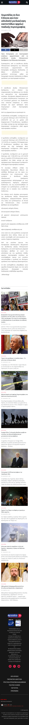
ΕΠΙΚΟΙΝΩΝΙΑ (14, 691)
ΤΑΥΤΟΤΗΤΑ (14, 688)
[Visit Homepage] (14, 2)
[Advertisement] (14, 8)
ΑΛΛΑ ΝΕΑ (3, 312)
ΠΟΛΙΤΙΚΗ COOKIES (14, 685)
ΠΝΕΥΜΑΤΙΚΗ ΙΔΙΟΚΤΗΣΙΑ (14, 679)
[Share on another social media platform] (23, 50)
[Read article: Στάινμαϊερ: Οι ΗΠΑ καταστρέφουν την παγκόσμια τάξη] (14, 458)
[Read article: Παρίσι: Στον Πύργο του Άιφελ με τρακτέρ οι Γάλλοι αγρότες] (14, 496)
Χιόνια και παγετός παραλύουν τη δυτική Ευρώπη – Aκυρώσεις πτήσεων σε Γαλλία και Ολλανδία (12, 548)
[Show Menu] (2, 2)
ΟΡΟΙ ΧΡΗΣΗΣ (14, 676)
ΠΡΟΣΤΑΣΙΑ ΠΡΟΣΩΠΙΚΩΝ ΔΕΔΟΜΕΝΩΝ (14, 682)
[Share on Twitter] (14, 50)
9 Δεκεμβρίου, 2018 (6, 30)
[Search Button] (27, 2)
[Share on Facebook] (5, 50)
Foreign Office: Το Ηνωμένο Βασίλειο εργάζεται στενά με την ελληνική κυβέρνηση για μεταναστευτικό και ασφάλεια (13, 434)
